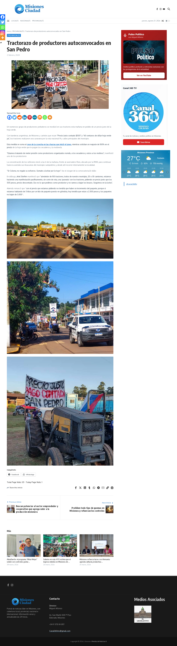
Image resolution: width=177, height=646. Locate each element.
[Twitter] (14, 117)
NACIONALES (25, 21)
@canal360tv (131, 184)
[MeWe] (34, 117)
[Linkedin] (24, 117)
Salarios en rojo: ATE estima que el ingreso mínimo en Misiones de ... (57, 560)
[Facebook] (9, 117)
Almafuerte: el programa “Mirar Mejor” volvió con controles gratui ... (22, 560)
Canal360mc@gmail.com (59, 631)
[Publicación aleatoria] (163, 21)
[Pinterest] (29, 117)
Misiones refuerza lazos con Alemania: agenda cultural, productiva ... (95, 560)
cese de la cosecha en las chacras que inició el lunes (49, 144)
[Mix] (39, 117)
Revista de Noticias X (99, 641)
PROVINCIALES (38, 21)
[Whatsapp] (45, 117)
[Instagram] (2, 32)
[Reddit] (19, 117)
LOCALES (14, 21)
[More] (50, 117)
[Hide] (1, 43)
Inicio (9, 31)
